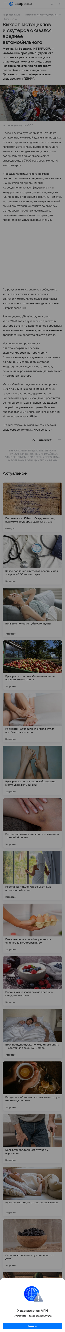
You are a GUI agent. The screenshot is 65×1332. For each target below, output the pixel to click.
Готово (32, 1326)
